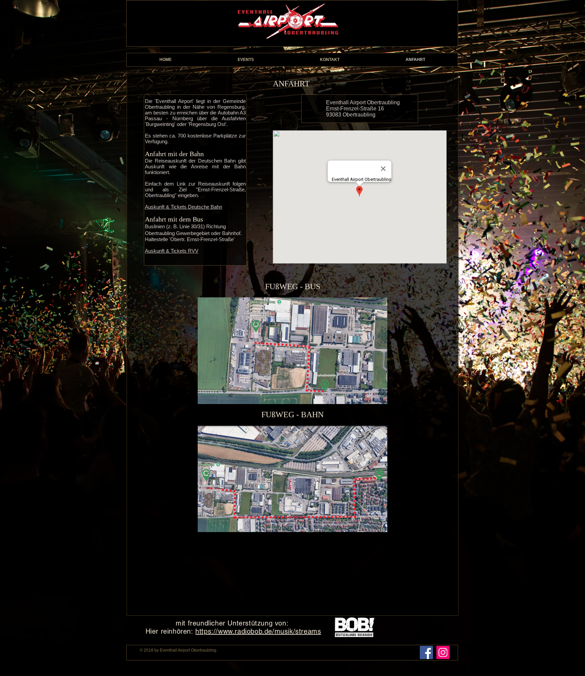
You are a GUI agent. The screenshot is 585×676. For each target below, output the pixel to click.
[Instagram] (443, 652)
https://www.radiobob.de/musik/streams (258, 631)
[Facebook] (426, 652)
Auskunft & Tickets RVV (171, 251)
